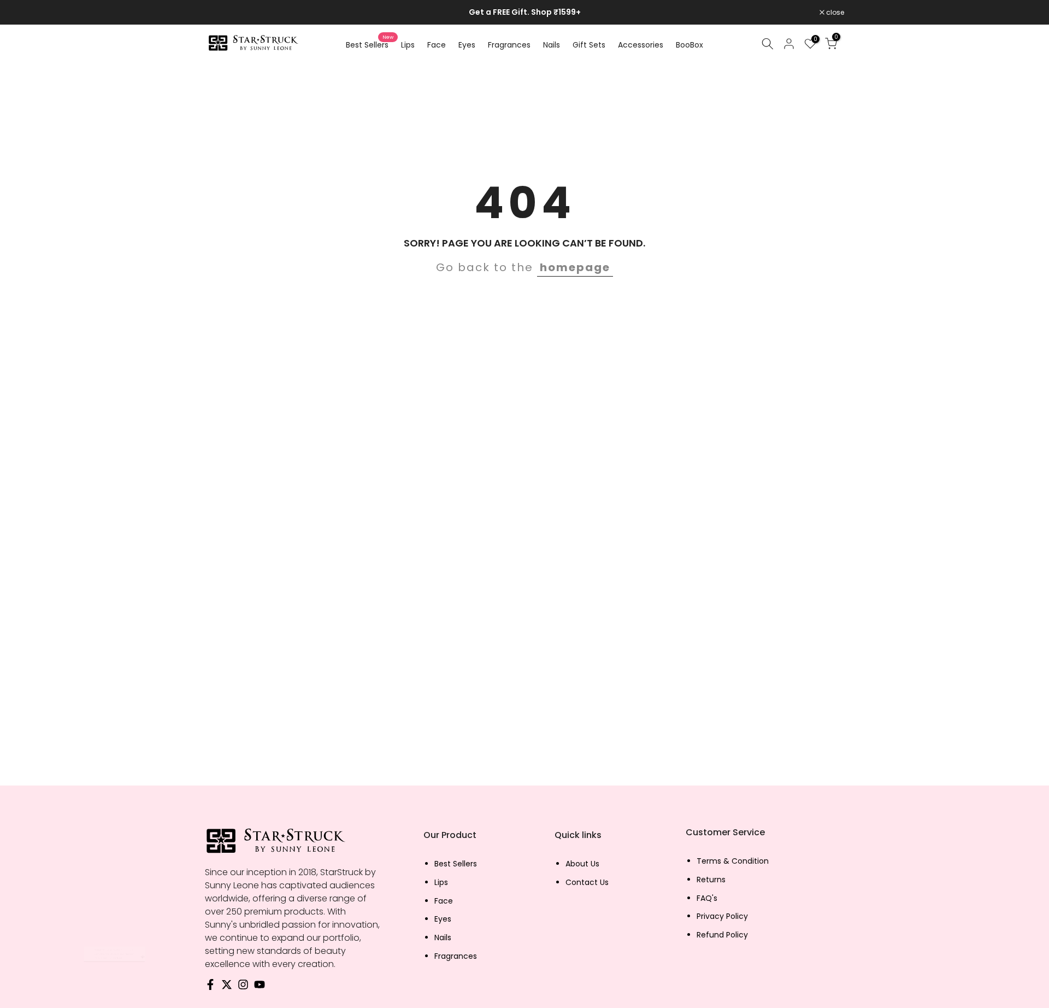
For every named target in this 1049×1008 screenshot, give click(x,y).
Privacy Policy (722, 916)
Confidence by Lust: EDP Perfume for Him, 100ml (129, 954)
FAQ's (707, 898)
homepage (575, 267)
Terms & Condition (733, 861)
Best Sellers (369, 44)
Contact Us (587, 882)
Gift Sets (589, 44)
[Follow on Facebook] (210, 987)
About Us (582, 864)
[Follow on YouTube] (259, 987)
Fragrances (509, 44)
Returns (711, 880)
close (219, 12)
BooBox (689, 44)
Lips (408, 44)
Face (436, 44)
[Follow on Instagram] (243, 987)
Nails (551, 44)
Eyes (466, 44)
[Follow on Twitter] (226, 987)
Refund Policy (722, 935)
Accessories (640, 44)
